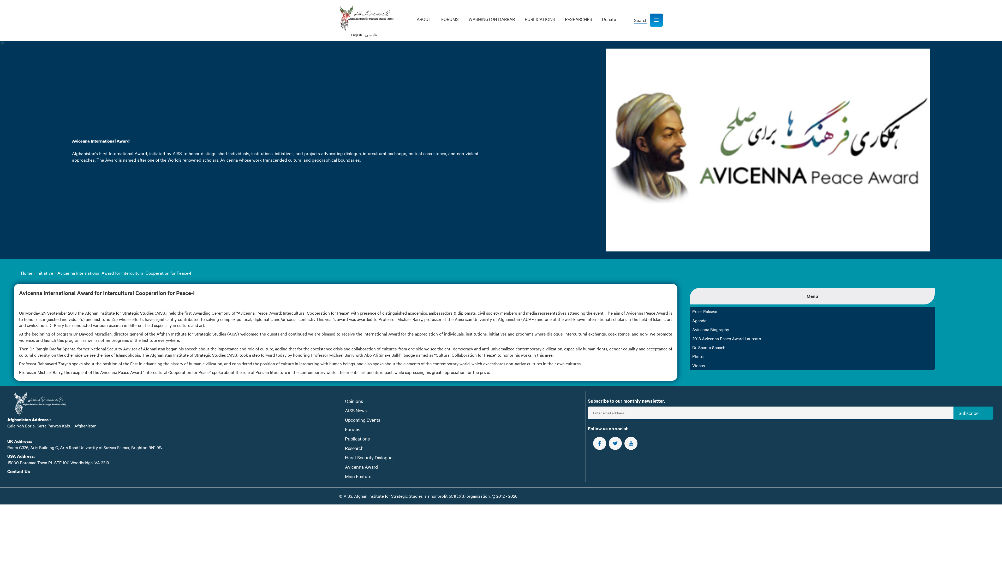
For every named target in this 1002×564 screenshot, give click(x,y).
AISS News (356, 410)
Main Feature (358, 476)
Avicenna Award (361, 467)
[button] (656, 20)
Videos (698, 365)
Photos (698, 356)
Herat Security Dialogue (368, 457)
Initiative (45, 273)
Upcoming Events (362, 420)
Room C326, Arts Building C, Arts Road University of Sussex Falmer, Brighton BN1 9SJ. (85, 447)
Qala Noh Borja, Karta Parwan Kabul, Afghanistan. (52, 425)
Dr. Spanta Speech (708, 347)
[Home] (366, 18)
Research (354, 448)
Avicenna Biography (710, 329)
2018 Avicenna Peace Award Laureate (726, 338)
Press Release (704, 311)
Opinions (354, 401)
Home (26, 273)
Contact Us (18, 471)
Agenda (699, 320)
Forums (352, 429)
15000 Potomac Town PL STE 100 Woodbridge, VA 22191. (59, 462)
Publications (357, 439)
